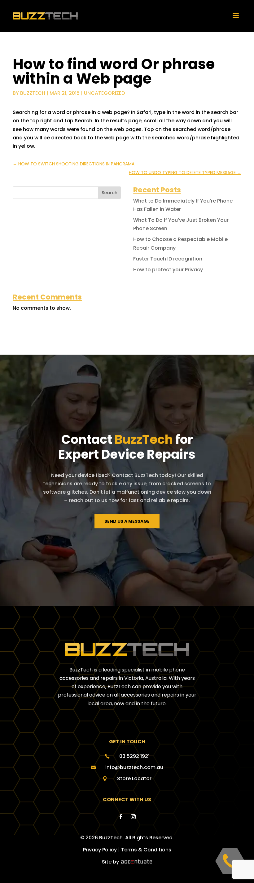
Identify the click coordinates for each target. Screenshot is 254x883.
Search (109, 193)
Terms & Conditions (146, 849)
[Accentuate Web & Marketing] (136, 861)
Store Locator (134, 778)
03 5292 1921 (134, 756)
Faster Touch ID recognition (167, 258)
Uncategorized (104, 93)
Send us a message (127, 521)
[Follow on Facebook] (121, 817)
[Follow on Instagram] (133, 817)
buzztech (32, 93)
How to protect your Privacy (168, 269)
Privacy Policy (100, 849)
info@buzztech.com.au (134, 767)
